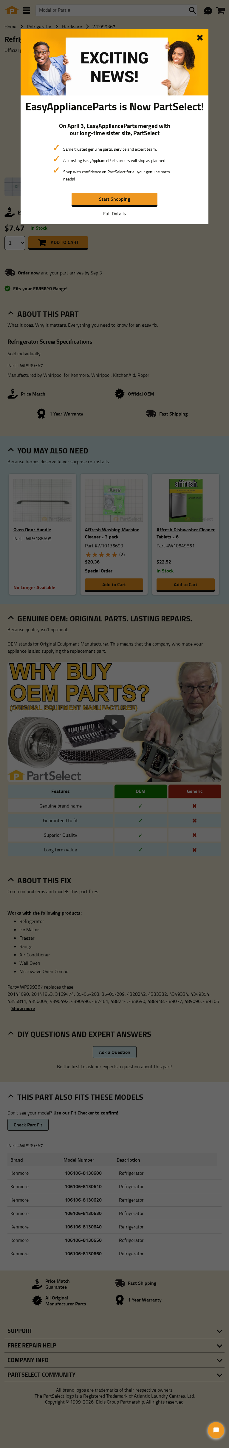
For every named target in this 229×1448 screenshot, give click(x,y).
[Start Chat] (216, 1430)
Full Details (114, 213)
